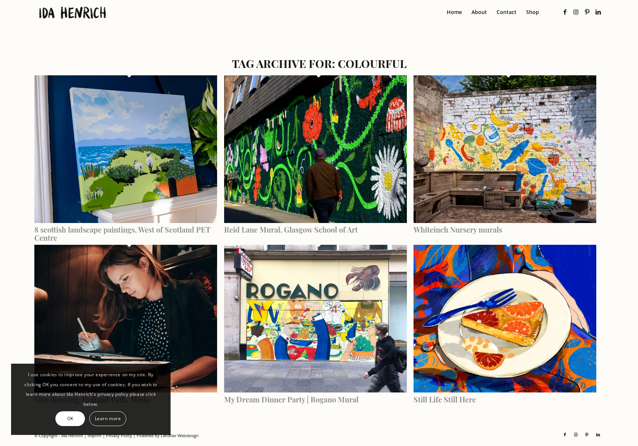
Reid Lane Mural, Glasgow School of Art (291, 229)
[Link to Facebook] (564, 11)
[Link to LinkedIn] (598, 11)
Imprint (95, 435)
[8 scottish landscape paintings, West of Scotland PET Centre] (125, 221)
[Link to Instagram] (576, 11)
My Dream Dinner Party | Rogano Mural (291, 399)
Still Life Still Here (445, 399)
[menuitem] (454, 12)
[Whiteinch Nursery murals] (505, 221)
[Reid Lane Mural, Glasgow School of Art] (315, 221)
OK (70, 418)
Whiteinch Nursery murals (458, 229)
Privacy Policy (119, 435)
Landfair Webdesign (180, 435)
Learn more (108, 418)
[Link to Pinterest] (587, 11)
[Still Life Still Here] (505, 390)
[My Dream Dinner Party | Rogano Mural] (315, 390)
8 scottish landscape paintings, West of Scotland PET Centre (122, 233)
